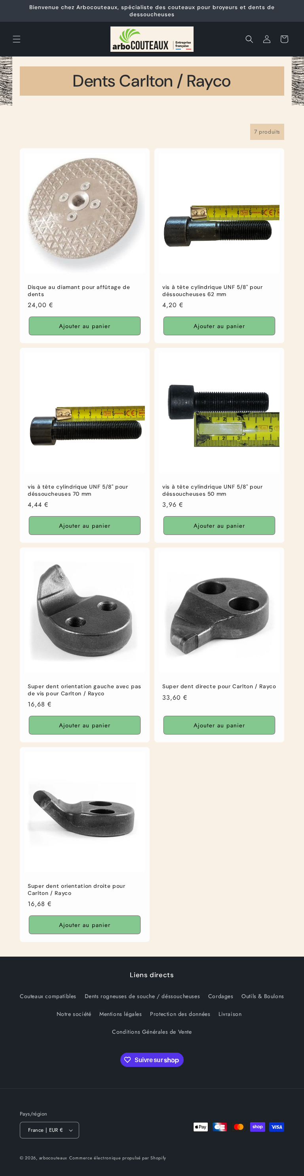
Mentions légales (120, 1014)
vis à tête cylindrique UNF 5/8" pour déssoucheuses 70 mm (78, 490)
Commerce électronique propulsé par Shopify (117, 1158)
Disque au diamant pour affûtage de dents (79, 291)
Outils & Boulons (262, 996)
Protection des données (180, 1014)
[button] (16, 39)
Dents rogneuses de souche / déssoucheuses (142, 996)
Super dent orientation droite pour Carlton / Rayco (76, 890)
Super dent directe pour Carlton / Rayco (219, 686)
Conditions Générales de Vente (152, 1032)
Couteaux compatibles (48, 996)
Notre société (74, 1014)
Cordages (221, 996)
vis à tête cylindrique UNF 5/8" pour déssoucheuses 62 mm (212, 291)
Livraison (229, 1014)
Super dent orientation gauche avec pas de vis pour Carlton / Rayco (84, 690)
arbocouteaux (53, 1158)
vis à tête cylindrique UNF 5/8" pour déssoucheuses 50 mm (212, 490)
